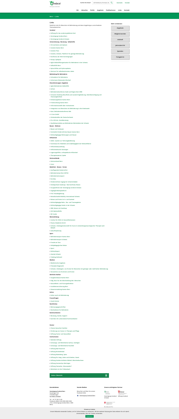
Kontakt (127, 3)
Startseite (119, 3)
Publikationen (111, 10)
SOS (52, 211)
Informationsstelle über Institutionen (62, 105)
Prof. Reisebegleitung (57, 193)
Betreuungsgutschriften (58, 307)
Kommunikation (72, 319)
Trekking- (53, 257)
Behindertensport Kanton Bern (60, 236)
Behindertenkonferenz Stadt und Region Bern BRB (66, 92)
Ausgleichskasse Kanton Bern (60, 277)
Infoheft (120, 40)
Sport (52, 248)
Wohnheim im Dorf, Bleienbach (60, 369)
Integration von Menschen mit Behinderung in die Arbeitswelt (70, 108)
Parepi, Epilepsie (56, 59)
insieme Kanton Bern (57, 48)
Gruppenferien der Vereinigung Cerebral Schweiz (66, 188)
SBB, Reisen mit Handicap (59, 208)
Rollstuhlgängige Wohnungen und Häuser (64, 135)
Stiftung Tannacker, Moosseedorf (61, 366)
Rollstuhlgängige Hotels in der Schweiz (63, 205)
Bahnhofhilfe (58, 211)
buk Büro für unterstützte (59, 319)
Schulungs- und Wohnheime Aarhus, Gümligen (65, 343)
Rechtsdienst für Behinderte (59, 310)
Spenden (120, 51)
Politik (92, 10)
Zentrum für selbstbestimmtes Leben (62, 71)
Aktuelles (84, 10)
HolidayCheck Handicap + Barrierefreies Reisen (65, 185)
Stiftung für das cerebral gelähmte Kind (63, 33)
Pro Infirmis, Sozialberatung (59, 120)
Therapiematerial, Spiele (58, 155)
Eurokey (53, 179)
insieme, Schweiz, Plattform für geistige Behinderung (67, 54)
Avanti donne (55, 301)
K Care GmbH (55, 114)
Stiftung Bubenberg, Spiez (59, 354)
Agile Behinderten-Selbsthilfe (60, 86)
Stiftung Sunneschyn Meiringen (60, 363)
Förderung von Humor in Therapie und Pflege (65, 331)
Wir (77, 10)
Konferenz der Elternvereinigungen (62, 56)
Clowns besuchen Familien (59, 328)
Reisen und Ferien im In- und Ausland (62, 199)
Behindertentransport (57, 176)
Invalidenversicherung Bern (59, 286)
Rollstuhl (59, 257)
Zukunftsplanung (56, 231)
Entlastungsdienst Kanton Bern (60, 100)
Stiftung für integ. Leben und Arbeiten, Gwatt (65, 357)
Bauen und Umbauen (57, 129)
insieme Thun (55, 51)
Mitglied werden (120, 34)
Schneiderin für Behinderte (59, 77)
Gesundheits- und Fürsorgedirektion (62, 283)
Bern (51, 16)
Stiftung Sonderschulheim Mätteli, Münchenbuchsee (67, 360)
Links (120, 10)
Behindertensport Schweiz (59, 239)
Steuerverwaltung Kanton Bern (60, 289)
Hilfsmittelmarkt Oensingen (59, 149)
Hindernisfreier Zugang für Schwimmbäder (64, 182)
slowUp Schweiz (56, 254)
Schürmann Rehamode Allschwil (61, 80)
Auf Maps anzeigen (55, 396)
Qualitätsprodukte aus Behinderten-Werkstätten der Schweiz (70, 123)
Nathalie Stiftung (56, 340)
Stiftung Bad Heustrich (58, 348)
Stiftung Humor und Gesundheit (61, 334)
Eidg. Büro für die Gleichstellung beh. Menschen (66, 280)
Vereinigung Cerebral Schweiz (60, 39)
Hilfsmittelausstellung (58, 146)
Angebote (100, 10)
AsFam (53, 89)
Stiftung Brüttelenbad (57, 351)
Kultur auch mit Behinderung (60, 295)
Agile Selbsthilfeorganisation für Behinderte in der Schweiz (69, 62)
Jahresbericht (120, 45)
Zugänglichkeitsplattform (58, 190)
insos (52, 164)
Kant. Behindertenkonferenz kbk (61, 111)
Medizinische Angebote (58, 263)
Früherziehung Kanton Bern (59, 102)
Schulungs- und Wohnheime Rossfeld (62, 346)
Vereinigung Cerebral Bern (59, 36)
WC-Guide (54, 214)
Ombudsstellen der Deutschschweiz (62, 117)
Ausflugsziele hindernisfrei (59, 170)
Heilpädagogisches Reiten (59, 245)
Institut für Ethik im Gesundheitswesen (63, 220)
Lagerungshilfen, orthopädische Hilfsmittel (64, 152)
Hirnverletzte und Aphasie (59, 45)
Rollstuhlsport (55, 251)
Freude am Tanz (56, 242)
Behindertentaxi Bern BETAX (59, 173)
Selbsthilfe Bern (56, 65)
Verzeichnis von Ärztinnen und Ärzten (62, 272)
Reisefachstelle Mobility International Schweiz (65, 196)
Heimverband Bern (57, 161)
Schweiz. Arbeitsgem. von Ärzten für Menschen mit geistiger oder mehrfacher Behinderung (79, 269)
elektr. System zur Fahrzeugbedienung (63, 141)
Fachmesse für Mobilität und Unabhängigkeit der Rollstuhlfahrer (71, 144)
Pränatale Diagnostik (57, 266)
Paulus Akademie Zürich (58, 223)
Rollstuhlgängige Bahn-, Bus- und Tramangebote (66, 202)
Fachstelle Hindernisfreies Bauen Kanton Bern (65, 132)
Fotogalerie (120, 57)
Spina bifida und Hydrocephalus (61, 68)
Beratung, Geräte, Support (59, 316)
